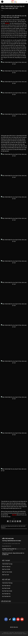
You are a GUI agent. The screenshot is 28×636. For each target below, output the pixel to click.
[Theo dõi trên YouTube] (22, 619)
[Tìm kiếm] (26, 1)
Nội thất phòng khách (7, 633)
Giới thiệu (11, 632)
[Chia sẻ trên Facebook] (10, 521)
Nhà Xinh (14, 515)
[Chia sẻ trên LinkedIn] (20, 521)
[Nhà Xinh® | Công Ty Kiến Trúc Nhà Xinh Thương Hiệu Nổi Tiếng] (14, 1)
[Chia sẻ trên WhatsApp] (8, 521)
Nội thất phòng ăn (17, 633)
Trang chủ (5, 632)
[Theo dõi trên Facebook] (6, 619)
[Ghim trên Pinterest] (18, 521)
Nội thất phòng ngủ (19, 632)
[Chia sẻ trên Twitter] (13, 521)
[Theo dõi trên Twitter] (14, 619)
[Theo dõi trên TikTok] (10, 619)
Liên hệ (24, 633)
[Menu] (2, 2)
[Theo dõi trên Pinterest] (18, 619)
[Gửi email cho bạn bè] (15, 521)
